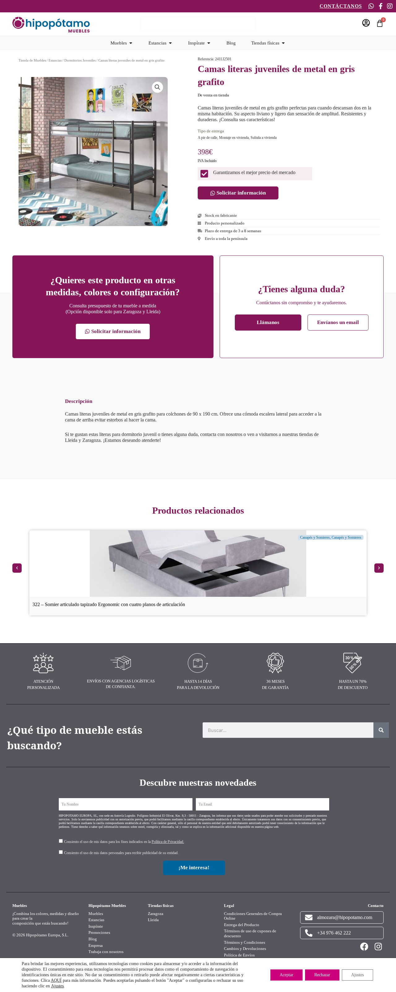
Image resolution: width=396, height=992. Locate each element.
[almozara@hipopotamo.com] (308, 917)
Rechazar (322, 975)
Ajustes (57, 986)
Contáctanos (341, 6)
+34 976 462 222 (334, 932)
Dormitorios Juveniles (80, 60)
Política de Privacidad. (168, 842)
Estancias (55, 60)
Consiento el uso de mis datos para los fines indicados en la (124, 842)
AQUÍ (56, 980)
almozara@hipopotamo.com (344, 917)
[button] (157, 87)
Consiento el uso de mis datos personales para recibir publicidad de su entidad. (121, 853)
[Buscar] (381, 730)
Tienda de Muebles (32, 60)
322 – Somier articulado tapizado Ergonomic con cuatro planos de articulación (108, 604)
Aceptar (286, 975)
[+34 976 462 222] (308, 933)
